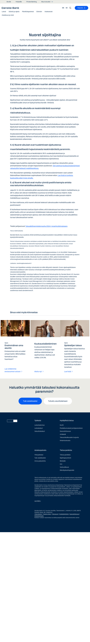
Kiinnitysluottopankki (67, 470)
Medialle (63, 461)
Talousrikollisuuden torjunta (69, 437)
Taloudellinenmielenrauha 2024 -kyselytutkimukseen (46, 226)
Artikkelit (63, 434)
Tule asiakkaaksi (30, 401)
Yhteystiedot (38, 455)
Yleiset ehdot (47, 514)
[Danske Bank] (11, 7)
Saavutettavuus (65, 431)
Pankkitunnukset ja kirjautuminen (71, 428)
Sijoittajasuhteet (65, 458)
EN (63, 8)
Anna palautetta (40, 461)
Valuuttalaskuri (39, 431)
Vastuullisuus (64, 467)
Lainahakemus (39, 425)
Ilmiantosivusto (65, 440)
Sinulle (9, 2)
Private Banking (31, 2)
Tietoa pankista (65, 455)
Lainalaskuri (38, 428)
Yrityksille (19, 2)
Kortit (62, 425)
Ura (61, 464)
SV (67, 8)
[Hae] (70, 8)
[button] (4, 12)
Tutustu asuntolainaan (58, 401)
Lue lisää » (37, 501)
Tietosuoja (55, 514)
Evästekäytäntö (64, 514)
